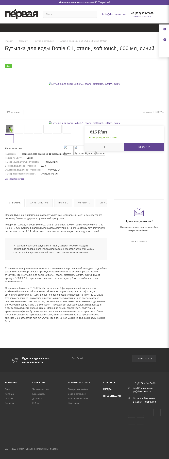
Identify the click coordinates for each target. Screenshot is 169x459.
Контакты (109, 382)
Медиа (107, 389)
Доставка (37, 398)
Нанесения (73, 403)
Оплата (104, 203)
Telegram (140, 412)
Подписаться (144, 358)
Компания (11, 382)
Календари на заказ (78, 398)
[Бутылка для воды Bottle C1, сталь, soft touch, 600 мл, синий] (84, 83)
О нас (8, 389)
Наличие (63, 203)
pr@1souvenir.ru (142, 391)
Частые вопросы (40, 389)
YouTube (148, 412)
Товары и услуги (79, 382)
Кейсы (35, 403)
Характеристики (39, 203)
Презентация (112, 396)
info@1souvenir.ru (114, 14)
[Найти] (93, 14)
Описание (14, 203)
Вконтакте (131, 412)
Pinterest (140, 420)
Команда (9, 394)
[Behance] (157, 412)
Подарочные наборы (78, 389)
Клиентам (38, 382)
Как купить (84, 203)
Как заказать (38, 394)
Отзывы (9, 398)
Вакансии (9, 403)
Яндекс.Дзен (131, 420)
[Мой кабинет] (162, 15)
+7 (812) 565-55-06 (142, 13)
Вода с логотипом (77, 394)
